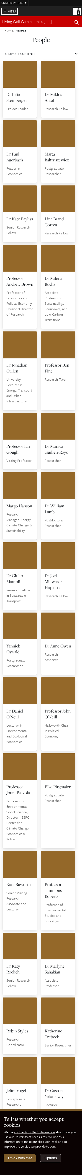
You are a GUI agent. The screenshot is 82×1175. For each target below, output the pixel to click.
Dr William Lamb (54, 509)
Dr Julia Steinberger (16, 97)
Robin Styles (17, 1031)
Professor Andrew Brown (19, 281)
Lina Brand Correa (54, 222)
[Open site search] (77, 23)
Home (9, 30)
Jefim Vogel (16, 1090)
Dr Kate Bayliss (19, 219)
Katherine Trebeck (53, 1034)
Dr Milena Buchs (53, 281)
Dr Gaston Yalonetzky (54, 1093)
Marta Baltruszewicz (57, 157)
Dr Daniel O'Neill (14, 714)
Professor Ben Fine (57, 368)
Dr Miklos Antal (53, 97)
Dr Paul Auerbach (14, 157)
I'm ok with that (20, 1158)
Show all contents (20, 53)
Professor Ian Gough (18, 449)
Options (50, 1158)
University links (12, 3)
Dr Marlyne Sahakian (55, 969)
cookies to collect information (34, 1132)
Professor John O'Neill (58, 714)
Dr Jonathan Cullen (16, 368)
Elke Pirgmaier (58, 787)
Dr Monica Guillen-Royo (56, 449)
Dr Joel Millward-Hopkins (53, 581)
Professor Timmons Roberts (53, 890)
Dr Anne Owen (58, 646)
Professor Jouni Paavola (18, 789)
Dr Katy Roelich (13, 969)
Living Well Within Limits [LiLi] (27, 21)
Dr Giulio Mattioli (14, 578)
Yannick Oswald (13, 649)
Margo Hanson (19, 506)
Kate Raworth (18, 884)
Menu (12, 11)
